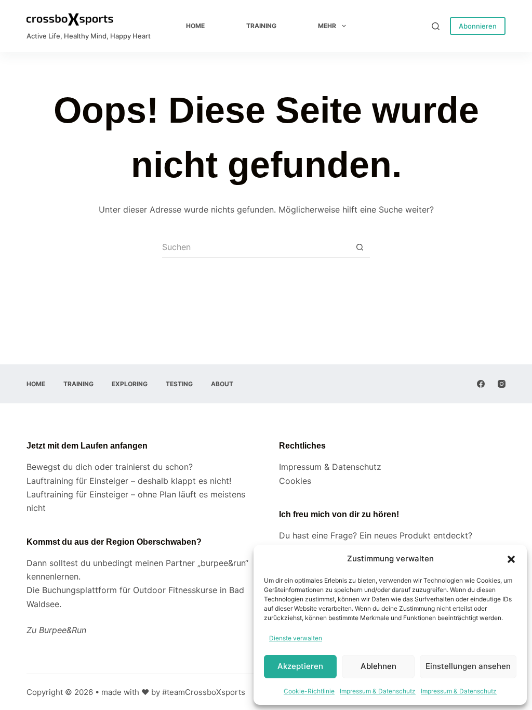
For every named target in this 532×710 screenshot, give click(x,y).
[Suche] (436, 26)
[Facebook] (481, 384)
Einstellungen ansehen (468, 666)
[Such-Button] (359, 247)
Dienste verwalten (295, 638)
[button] (511, 559)
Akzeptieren (300, 666)
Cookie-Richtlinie (309, 691)
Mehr (327, 26)
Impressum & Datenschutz (378, 691)
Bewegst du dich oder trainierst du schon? (109, 467)
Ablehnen (378, 666)
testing (179, 384)
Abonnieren (478, 26)
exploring (130, 384)
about (222, 384)
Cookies (295, 481)
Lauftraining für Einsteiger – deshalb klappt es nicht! (128, 481)
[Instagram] (502, 384)
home (195, 26)
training (261, 26)
